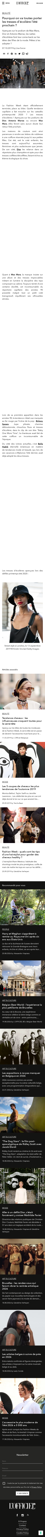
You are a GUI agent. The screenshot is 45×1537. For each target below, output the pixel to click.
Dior (19, 149)
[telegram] (27, 54)
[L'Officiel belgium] (22, 3)
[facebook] (8, 54)
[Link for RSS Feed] (28, 1515)
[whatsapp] (23, 54)
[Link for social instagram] (22, 1515)
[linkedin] (16, 54)
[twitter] (19, 54)
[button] (40, 617)
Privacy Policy (36, 1487)
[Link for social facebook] (17, 1515)
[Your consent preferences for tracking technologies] (41, 1533)
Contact (22, 1525)
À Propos (22, 1521)
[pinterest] (12, 54)
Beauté (6, 13)
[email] (4, 54)
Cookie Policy (22, 1533)
